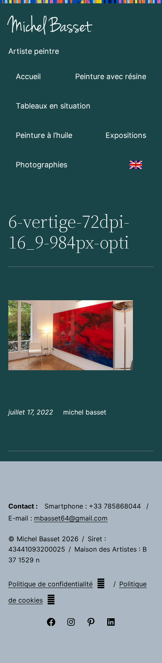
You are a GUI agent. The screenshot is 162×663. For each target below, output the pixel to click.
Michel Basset (49, 26)
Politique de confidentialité (50, 584)
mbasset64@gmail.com (71, 518)
